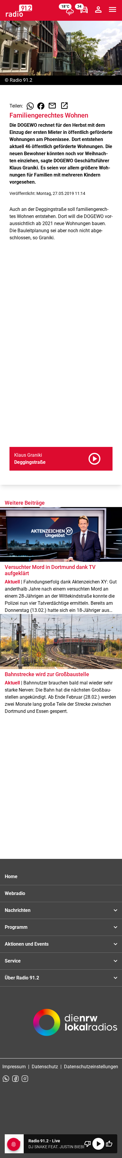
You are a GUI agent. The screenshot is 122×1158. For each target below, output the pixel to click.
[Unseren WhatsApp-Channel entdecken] (5, 1078)
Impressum (14, 1066)
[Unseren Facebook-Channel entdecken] (15, 1078)
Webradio (15, 893)
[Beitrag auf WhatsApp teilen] (30, 106)
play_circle (98, 1144)
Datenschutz (45, 1066)
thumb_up (109, 1143)
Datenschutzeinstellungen (91, 1066)
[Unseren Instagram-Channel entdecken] (24, 1078)
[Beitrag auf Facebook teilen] (40, 106)
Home (11, 876)
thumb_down (87, 1143)
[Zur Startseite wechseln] (19, 10)
